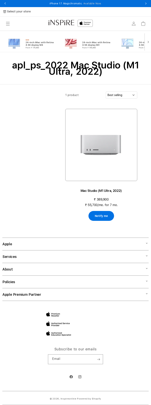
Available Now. (92, 3)
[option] (32, 41)
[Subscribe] (98, 359)
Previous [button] (5, 4)
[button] (8, 23)
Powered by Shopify (89, 399)
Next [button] (146, 4)
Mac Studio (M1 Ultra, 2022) (101, 191)
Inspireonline (68, 399)
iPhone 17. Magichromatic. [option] (75, 3)
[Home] (61, 22)
